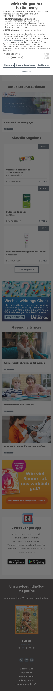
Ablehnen (9, 65)
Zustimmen (43, 65)
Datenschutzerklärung (14, 40)
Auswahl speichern (25, 65)
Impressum (26, 71)
